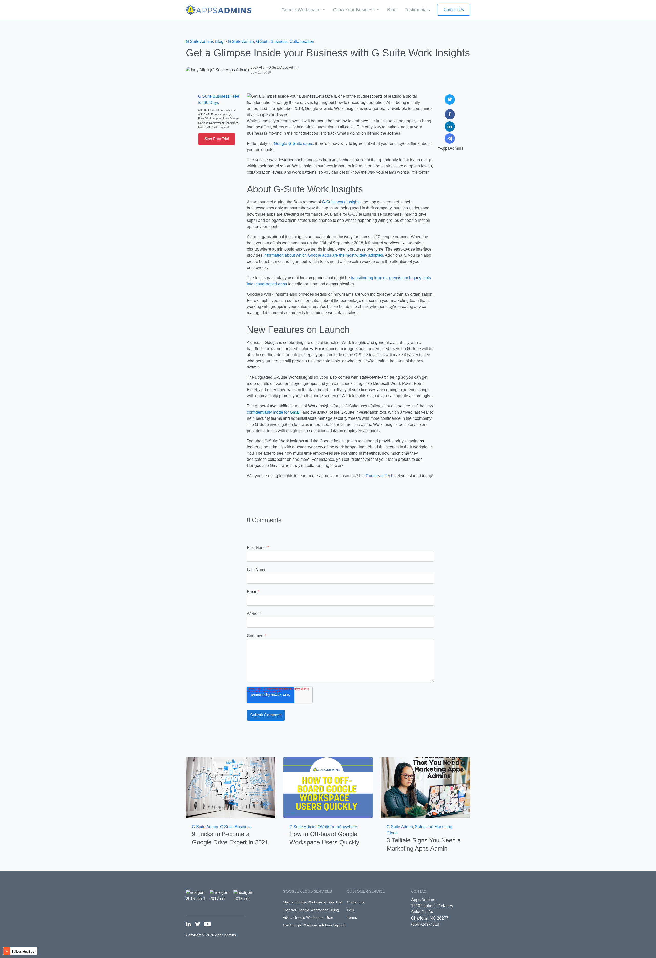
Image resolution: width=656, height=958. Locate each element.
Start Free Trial (216, 139)
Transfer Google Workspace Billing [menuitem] (311, 910)
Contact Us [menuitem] (454, 9)
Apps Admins (423, 899)
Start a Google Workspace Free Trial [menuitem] (312, 902)
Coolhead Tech (379, 476)
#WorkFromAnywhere (337, 827)
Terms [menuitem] (352, 917)
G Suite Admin (241, 41)
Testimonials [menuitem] (417, 9)
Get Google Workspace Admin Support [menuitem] (314, 925)
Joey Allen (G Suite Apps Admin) (275, 67)
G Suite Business (272, 41)
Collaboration (302, 41)
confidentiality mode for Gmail (274, 412)
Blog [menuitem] (391, 9)
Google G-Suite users (293, 143)
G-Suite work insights (341, 202)
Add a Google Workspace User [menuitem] (308, 917)
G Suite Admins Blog (204, 41)
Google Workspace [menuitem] (301, 9)
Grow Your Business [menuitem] (354, 9)
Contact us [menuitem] (355, 902)
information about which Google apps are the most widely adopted (323, 255)
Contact (419, 891)
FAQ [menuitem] (350, 910)
